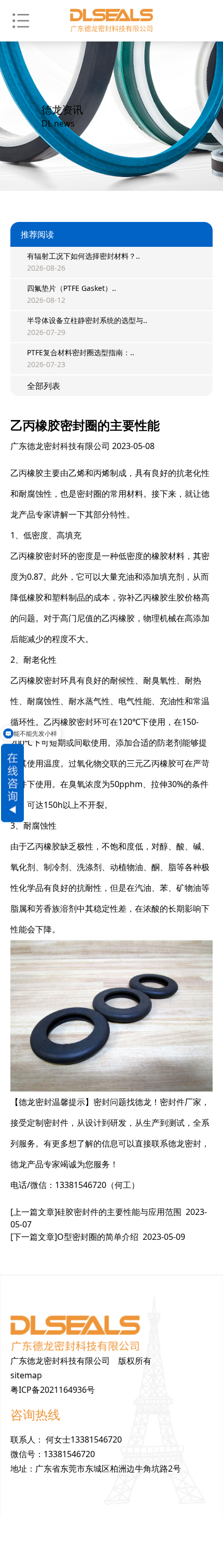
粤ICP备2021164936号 (52, 1389)
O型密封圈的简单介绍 (97, 1236)
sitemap (26, 1375)
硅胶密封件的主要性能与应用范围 (108, 1218)
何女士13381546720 (84, 1439)
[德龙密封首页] (111, 20)
